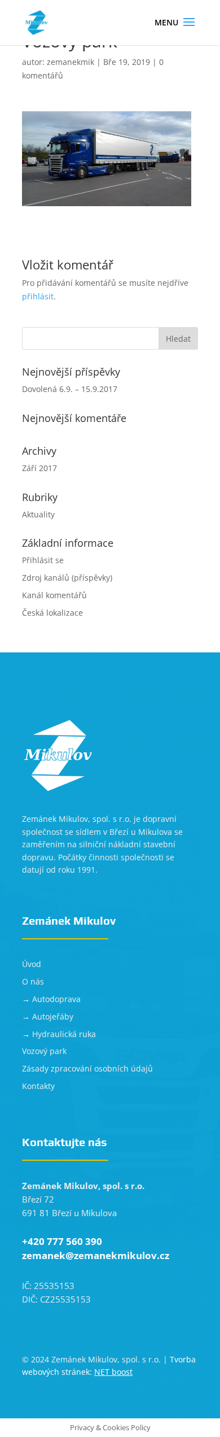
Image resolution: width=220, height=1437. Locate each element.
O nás (33, 981)
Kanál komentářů (54, 595)
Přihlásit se (43, 560)
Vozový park (44, 1051)
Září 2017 (39, 468)
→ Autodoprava (51, 999)
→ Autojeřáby (47, 1016)
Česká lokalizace (52, 612)
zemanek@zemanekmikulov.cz (95, 1255)
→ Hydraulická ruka (59, 1034)
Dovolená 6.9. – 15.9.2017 (69, 389)
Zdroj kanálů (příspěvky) (67, 577)
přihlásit (38, 296)
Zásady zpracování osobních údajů (87, 1068)
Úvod (31, 964)
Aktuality (38, 514)
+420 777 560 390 (62, 1241)
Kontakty (38, 1086)
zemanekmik (70, 61)
